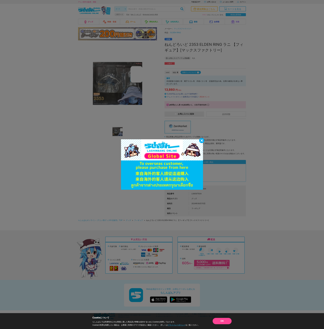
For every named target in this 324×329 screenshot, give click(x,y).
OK (222, 321)
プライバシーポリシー (176, 325)
